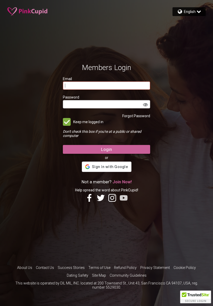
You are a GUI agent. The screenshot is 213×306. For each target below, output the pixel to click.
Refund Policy (125, 268)
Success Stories (71, 268)
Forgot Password (136, 116)
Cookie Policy (185, 268)
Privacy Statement (155, 268)
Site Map (99, 275)
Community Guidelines (128, 275)
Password (71, 97)
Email (67, 79)
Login (106, 149)
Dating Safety (77, 275)
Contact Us (45, 268)
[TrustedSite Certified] (195, 296)
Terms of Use (99, 268)
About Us (24, 268)
